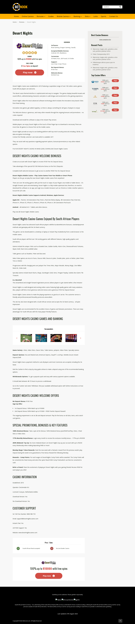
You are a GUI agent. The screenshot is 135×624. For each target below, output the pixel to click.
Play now (27, 72)
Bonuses (40, 16)
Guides (51, 16)
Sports (103, 16)
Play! (115, 81)
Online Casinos (28, 16)
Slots (87, 16)
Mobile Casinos (63, 16)
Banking (77, 16)
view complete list (105, 39)
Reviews (21, 22)
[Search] (120, 6)
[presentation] (16, 338)
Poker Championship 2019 (101, 54)
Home (16, 16)
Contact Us (113, 16)
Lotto (95, 16)
